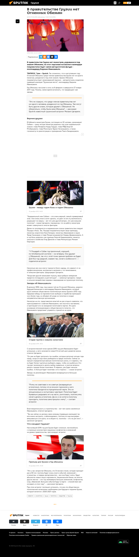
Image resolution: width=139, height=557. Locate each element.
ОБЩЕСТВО (62, 496)
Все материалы (56, 515)
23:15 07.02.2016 (32, 17)
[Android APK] (123, 542)
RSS (82, 532)
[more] (81, 211)
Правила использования (33, 532)
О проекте (12, 532)
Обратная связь (71, 535)
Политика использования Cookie (19, 535)
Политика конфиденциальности (109, 532)
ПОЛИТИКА (53, 496)
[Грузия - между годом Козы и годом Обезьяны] (55, 193)
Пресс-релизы (54, 532)
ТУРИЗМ (103, 515)
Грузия (46, 496)
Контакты (20, 532)
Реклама (45, 532)
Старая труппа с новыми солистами (46, 339)
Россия (110, 515)
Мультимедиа (120, 515)
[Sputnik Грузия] (19, 5)
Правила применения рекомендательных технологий (47, 535)
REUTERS (30, 53)
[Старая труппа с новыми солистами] (55, 325)
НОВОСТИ (30, 496)
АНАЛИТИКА (39, 496)
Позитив (70, 496)
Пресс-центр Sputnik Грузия (70, 532)
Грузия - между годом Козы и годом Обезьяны (51, 207)
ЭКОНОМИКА (77, 515)
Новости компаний (91, 532)
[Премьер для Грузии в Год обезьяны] (55, 447)
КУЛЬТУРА (95, 515)
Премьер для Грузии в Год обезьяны (46, 462)
